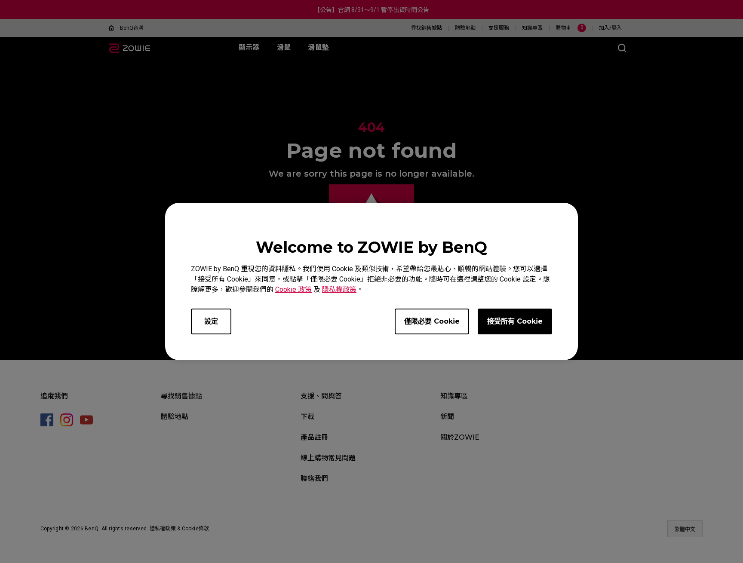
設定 (211, 321)
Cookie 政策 (293, 289)
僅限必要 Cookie (432, 321)
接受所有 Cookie (515, 321)
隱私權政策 (339, 289)
